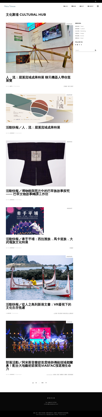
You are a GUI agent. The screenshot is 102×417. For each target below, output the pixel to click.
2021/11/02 (69, 141)
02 (36, 382)
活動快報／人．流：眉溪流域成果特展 (33, 127)
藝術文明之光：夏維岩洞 (68, 313)
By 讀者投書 (8, 313)
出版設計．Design (79, 33)
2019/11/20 (69, 322)
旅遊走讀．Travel (79, 26)
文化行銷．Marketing (80, 31)
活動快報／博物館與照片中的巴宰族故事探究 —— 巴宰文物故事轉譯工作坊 (38, 192)
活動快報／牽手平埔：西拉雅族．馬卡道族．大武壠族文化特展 (39, 240)
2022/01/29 (69, 95)
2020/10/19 (69, 256)
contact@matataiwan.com (51, 404)
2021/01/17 (69, 208)
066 (42, 382)
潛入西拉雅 (60, 313)
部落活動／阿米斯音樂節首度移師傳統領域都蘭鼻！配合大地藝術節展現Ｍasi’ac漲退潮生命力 (39, 365)
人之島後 (55, 313)
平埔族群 (65, 86)
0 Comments (17, 86)
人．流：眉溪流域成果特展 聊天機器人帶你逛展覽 (38, 78)
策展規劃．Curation (80, 28)
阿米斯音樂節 (70, 374)
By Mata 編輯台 (9, 86)
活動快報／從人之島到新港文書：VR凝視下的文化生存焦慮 (38, 306)
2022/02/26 (69, 24)
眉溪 (69, 86)
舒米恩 (58, 374)
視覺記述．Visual (79, 38)
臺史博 (71, 86)
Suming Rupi (49, 374)
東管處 (54, 374)
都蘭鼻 (65, 374)
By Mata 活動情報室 (10, 133)
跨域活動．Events (79, 35)
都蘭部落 (62, 374)
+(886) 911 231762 (52, 402)
